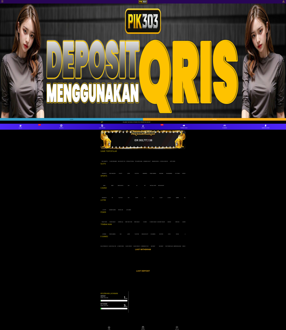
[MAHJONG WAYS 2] (155, 156)
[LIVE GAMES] (128, 205)
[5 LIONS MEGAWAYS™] (113, 156)
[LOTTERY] (104, 205)
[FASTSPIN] (161, 229)
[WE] (112, 193)
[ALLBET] (161, 193)
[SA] (145, 193)
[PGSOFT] (120, 168)
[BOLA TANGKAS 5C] (104, 241)
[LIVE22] (169, 229)
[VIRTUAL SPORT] (153, 180)
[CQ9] (120, 229)
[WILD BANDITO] (104, 156)
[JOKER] (128, 168)
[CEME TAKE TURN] (128, 217)
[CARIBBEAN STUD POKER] (145, 241)
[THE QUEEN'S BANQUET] (138, 156)
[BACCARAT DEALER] (161, 217)
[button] (2, 60)
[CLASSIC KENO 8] (128, 241)
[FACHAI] (177, 229)
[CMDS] (104, 180)
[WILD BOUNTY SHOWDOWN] (121, 156)
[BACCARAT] (153, 241)
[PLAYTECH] (136, 168)
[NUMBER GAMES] (112, 205)
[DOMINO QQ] (120, 217)
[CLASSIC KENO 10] (136, 241)
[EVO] (128, 193)
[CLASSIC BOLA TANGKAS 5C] (112, 241)
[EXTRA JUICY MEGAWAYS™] (130, 156)
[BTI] (145, 180)
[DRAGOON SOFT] (145, 229)
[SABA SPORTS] (120, 180)
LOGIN (71, 119)
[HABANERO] (145, 168)
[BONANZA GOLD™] (147, 156)
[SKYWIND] (104, 229)
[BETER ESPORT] (161, 180)
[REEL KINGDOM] (112, 168)
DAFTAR (214, 119)
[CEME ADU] (177, 217)
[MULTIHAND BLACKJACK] (169, 241)
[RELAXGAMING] (169, 168)
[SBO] (128, 180)
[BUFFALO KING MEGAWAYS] (164, 156)
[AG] (153, 193)
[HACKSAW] (161, 168)
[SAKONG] (169, 217)
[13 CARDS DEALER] (153, 217)
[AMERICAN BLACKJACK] (177, 241)
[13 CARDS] (145, 217)
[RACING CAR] (120, 205)
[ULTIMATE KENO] (120, 241)
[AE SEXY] (169, 193)
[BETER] (136, 193)
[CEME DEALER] (136, 217)
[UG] (136, 180)
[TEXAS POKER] (104, 217)
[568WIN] (177, 193)
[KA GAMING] (153, 229)
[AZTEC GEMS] (172, 156)
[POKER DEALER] (112, 217)
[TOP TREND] (177, 168)
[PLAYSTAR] (136, 229)
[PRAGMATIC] (104, 168)
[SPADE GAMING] (153, 168)
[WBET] (112, 180)
